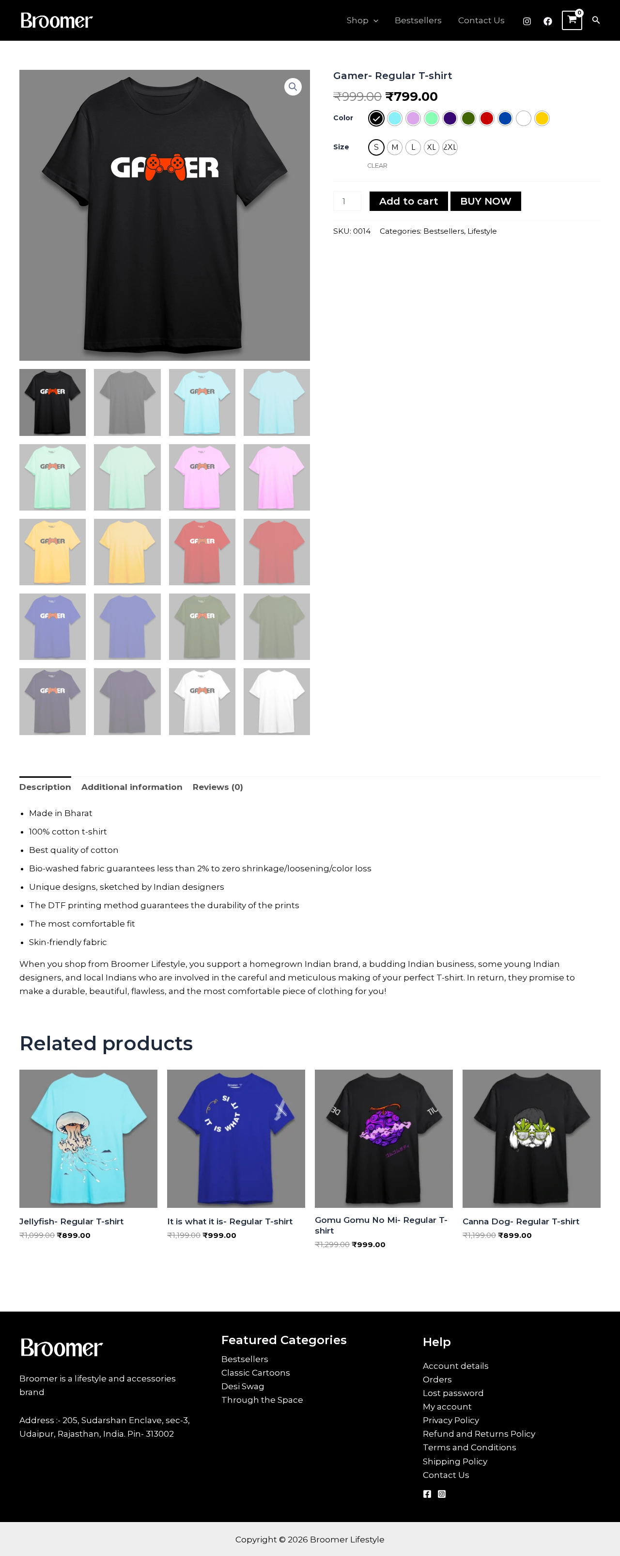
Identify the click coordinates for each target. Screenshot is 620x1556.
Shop (358, 20)
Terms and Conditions (469, 1447)
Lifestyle (482, 231)
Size (341, 147)
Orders (437, 1379)
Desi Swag (242, 1386)
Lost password (453, 1393)
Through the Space (262, 1400)
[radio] (376, 118)
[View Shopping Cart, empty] (572, 20)
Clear (377, 165)
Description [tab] (45, 787)
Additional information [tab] (132, 787)
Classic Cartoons (255, 1373)
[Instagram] (527, 21)
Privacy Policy (451, 1420)
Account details (456, 1366)
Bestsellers (418, 20)
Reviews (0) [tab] (218, 787)
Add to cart (408, 201)
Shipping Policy (455, 1461)
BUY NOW (486, 201)
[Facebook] (547, 21)
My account (447, 1407)
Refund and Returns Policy (479, 1434)
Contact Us (481, 20)
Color (343, 117)
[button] (373, 20)
